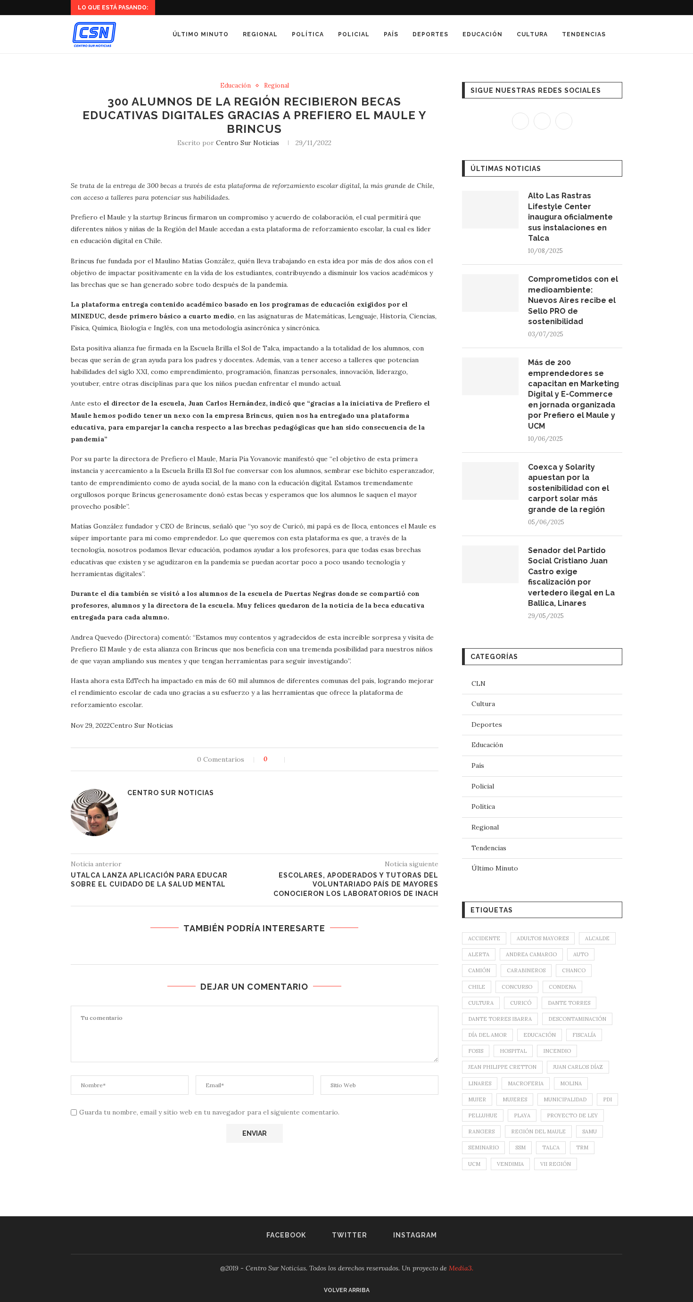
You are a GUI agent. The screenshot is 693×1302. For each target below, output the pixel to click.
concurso (517, 987)
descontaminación (577, 1019)
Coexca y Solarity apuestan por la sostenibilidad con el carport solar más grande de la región (568, 488)
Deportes (430, 34)
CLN (478, 683)
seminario (483, 1147)
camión (479, 970)
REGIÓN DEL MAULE (538, 1131)
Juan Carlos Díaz (578, 1067)
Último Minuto (201, 34)
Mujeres (515, 1099)
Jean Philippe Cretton (502, 1067)
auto (580, 954)
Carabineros (526, 970)
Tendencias (584, 34)
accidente (484, 938)
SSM (520, 1147)
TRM (582, 1147)
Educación (482, 34)
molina (571, 1083)
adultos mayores (543, 938)
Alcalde (597, 938)
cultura (481, 1003)
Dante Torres (569, 1003)
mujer (477, 1099)
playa (522, 1115)
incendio (557, 1051)
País (391, 34)
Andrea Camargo (531, 954)
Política (308, 34)
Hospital (513, 1051)
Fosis (475, 1051)
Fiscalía (584, 1035)
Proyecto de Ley (572, 1115)
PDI (607, 1099)
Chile (476, 987)
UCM (474, 1164)
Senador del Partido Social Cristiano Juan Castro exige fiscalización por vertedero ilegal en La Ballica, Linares (571, 577)
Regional (260, 34)
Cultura (532, 34)
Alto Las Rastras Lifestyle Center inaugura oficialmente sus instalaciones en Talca (570, 217)
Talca (551, 1147)
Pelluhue (482, 1115)
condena (562, 987)
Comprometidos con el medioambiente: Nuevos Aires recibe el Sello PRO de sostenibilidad (573, 300)
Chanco (574, 970)
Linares (479, 1083)
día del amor (487, 1035)
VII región (555, 1164)
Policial (354, 34)
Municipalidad (565, 1099)
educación (539, 1035)
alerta (478, 954)
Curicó (520, 1003)
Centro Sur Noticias (247, 142)
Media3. (461, 1268)
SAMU (589, 1131)
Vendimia (510, 1164)
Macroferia (526, 1083)
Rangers (481, 1131)
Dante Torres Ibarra (500, 1019)
